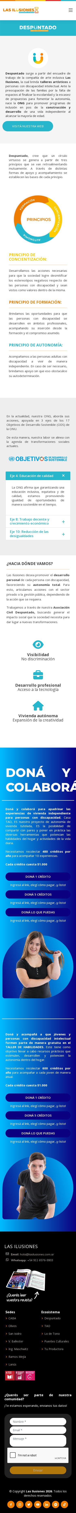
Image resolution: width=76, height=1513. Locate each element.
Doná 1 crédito (38, 876)
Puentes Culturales (56, 1341)
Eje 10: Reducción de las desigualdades (29, 533)
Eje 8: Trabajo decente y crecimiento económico (29, 521)
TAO (47, 1326)
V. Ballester (16, 1341)
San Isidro (15, 1333)
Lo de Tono (52, 1333)
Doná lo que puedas (38, 912)
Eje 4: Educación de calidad (31, 475)
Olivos (13, 1326)
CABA (12, 1318)
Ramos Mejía (17, 1356)
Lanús (12, 1364)
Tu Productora (53, 1349)
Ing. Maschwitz (18, 1349)
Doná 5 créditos (38, 894)
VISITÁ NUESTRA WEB (28, 126)
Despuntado (52, 1318)
